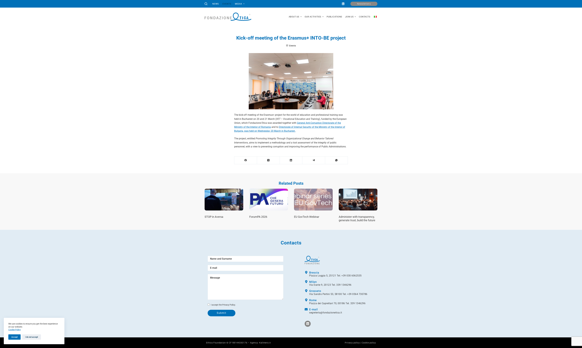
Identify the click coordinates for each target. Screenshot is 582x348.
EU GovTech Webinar (306, 216)
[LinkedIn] (343, 4)
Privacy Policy (228, 305)
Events (226, 4)
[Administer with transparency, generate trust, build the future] (358, 199)
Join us (349, 16)
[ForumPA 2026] (268, 199)
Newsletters (364, 4)
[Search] (206, 3)
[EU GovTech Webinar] (313, 199)
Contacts (364, 16)
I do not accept (31, 337)
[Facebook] (245, 160)
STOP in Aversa (214, 216)
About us (294, 16)
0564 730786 (359, 294)
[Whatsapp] (336, 160)
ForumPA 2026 (258, 216)
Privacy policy (352, 342)
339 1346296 (343, 284)
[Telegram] (313, 160)
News (215, 4)
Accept (14, 337)
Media (238, 4)
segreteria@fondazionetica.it (325, 312)
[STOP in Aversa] (224, 199)
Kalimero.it (265, 342)
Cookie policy (369, 342)
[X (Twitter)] (268, 160)
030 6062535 (354, 275)
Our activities (313, 16)
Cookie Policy (14, 329)
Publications (334, 16)
